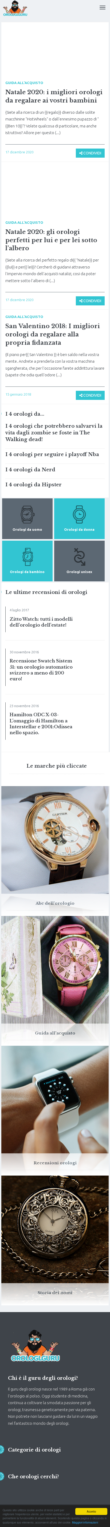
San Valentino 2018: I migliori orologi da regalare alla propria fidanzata (52, 334)
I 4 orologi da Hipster (33, 485)
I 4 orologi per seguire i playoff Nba (52, 454)
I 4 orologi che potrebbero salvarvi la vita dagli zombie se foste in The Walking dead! (54, 432)
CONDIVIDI (91, 153)
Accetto (91, 1511)
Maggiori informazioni (85, 1522)
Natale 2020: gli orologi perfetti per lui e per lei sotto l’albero (51, 240)
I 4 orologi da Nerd (30, 470)
